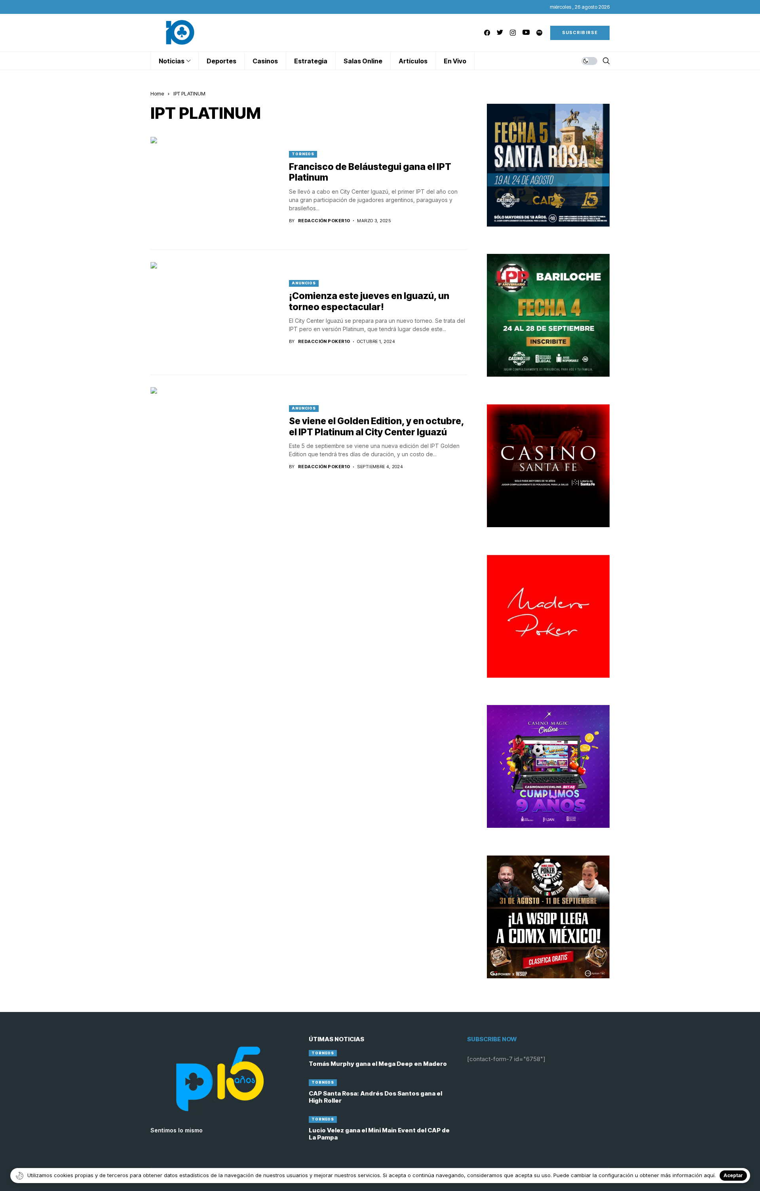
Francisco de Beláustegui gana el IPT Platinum (370, 172)
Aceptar (733, 1175)
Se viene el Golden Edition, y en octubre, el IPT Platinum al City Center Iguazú (376, 426)
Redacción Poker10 (324, 220)
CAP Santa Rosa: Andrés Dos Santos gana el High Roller (375, 1097)
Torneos (303, 154)
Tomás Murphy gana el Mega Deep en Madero (378, 1063)
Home (157, 93)
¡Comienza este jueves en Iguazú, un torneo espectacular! (369, 301)
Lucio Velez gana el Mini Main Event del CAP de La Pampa (379, 1133)
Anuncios (304, 283)
